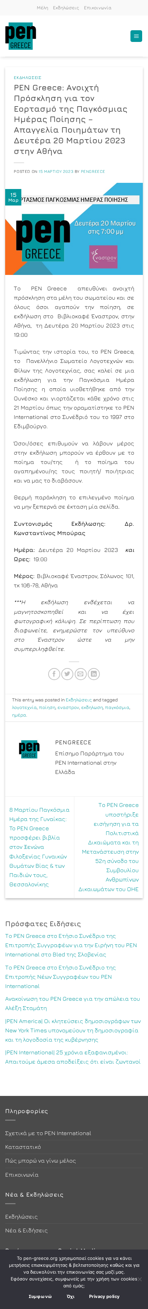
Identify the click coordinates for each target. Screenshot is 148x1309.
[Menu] (136, 36)
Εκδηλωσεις (27, 77)
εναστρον (68, 707)
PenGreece (93, 171)
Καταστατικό (23, 1146)
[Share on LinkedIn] (94, 674)
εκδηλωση (92, 707)
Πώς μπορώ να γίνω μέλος (40, 1160)
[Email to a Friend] (81, 674)
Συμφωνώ (40, 1296)
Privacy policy (104, 1296)
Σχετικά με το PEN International (48, 1133)
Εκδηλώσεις (66, 7)
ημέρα (19, 715)
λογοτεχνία (24, 707)
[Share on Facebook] (54, 674)
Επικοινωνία (98, 7)
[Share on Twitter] (67, 674)
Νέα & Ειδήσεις (26, 1230)
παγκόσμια (117, 707)
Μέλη (42, 7)
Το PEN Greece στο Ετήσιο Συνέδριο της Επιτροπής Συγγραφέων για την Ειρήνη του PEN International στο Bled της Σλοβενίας (71, 945)
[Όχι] (139, 1281)
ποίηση (47, 707)
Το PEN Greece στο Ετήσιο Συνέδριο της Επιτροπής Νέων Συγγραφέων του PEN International (60, 976)
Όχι (71, 1296)
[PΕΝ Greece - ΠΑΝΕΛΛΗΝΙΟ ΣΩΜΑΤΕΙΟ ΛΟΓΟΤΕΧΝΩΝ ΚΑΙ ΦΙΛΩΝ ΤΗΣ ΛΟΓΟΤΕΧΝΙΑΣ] (24, 36)
